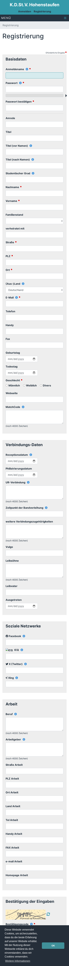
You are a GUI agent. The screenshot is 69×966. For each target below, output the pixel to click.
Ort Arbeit (12, 792)
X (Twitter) (15, 664)
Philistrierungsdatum (19, 468)
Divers (47, 385)
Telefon (10, 311)
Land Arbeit (13, 806)
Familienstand (14, 214)
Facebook (15, 636)
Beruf (9, 714)
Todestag (11, 366)
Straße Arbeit (14, 764)
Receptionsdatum (17, 454)
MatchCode (13, 407)
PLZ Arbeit (12, 778)
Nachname (13, 187)
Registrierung (42, 11)
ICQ (17, 649)
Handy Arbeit (14, 833)
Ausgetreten (14, 599)
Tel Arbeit (12, 820)
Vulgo (9, 546)
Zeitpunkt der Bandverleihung (25, 507)
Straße (10, 242)
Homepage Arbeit (17, 875)
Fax (8, 339)
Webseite (12, 393)
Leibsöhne (12, 560)
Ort (8, 270)
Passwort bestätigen (19, 101)
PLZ (8, 256)
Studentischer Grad (18, 173)
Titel (8, 132)
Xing (11, 677)
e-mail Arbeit (14, 861)
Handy (10, 325)
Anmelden (24, 11)
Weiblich (31, 385)
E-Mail (10, 297)
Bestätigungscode (17, 924)
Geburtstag (13, 352)
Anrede (10, 118)
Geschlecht (13, 380)
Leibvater (11, 586)
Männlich (14, 385)
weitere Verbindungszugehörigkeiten (29, 521)
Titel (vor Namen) (17, 145)
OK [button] (53, 945)
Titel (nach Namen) (18, 159)
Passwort (12, 83)
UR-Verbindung (16, 482)
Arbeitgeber (14, 739)
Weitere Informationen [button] (17, 961)
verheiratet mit (15, 228)
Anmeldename (15, 69)
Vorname (12, 201)
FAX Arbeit (12, 847)
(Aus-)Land (13, 283)
